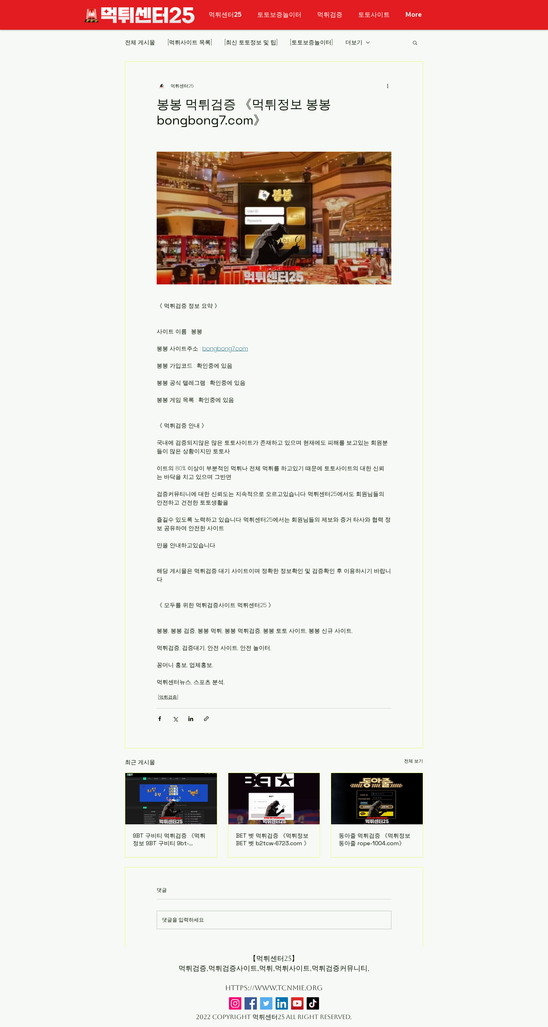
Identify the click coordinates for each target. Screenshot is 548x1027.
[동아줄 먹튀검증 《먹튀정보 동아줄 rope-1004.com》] (377, 798)
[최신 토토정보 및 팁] (251, 42)
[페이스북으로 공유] (160, 719)
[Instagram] (235, 1003)
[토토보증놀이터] (311, 42)
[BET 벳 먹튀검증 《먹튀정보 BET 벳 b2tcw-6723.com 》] (274, 798)
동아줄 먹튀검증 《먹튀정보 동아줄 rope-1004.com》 (374, 839)
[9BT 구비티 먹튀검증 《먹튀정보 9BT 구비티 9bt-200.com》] (171, 798)
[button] (415, 42)
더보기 (353, 42)
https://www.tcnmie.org (274, 988)
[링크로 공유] (206, 719)
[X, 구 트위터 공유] (175, 719)
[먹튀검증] (168, 697)
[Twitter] (266, 1003)
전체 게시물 (140, 42)
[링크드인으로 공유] (191, 719)
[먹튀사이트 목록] (190, 42)
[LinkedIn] (282, 1003)
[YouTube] (297, 1003)
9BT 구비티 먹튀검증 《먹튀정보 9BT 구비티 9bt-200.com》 (169, 839)
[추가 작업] (387, 86)
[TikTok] (313, 1003)
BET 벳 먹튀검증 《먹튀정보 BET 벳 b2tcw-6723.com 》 (273, 839)
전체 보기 (413, 761)
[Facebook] (251, 1003)
